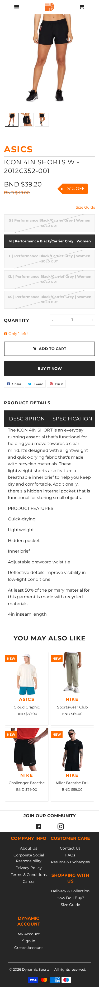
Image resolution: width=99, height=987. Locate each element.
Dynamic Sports (35, 969)
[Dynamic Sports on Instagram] (60, 826)
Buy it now (49, 368)
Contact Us (70, 848)
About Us (28, 848)
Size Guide (85, 207)
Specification (72, 418)
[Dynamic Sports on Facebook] (38, 826)
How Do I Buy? (70, 897)
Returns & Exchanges (70, 862)
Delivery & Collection (70, 891)
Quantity (16, 320)
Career (29, 881)
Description (27, 418)
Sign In (28, 940)
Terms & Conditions (29, 874)
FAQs (70, 855)
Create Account (28, 947)
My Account (29, 934)
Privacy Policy (29, 867)
